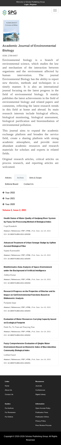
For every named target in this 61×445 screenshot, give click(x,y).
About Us (8, 390)
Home (7, 386)
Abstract (7, 231)
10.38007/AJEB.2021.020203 (19, 311)
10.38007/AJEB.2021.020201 (19, 363)
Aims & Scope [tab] (35, 178)
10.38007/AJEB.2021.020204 (19, 283)
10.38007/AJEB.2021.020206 (19, 234)
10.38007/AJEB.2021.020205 (19, 259)
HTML (28, 231)
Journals (38, 386)
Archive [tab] (20, 178)
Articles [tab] (8, 178)
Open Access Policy (42, 408)
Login (26, 4)
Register (33, 4)
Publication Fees (41, 412)
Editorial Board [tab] (11, 184)
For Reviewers (10, 412)
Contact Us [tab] (29, 184)
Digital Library (40, 394)
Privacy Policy (40, 421)
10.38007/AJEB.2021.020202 (19, 335)
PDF (23, 231)
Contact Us (9, 394)
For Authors (9, 408)
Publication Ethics (42, 417)
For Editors (9, 417)
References (15, 231)
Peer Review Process (43, 425)
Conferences (40, 390)
